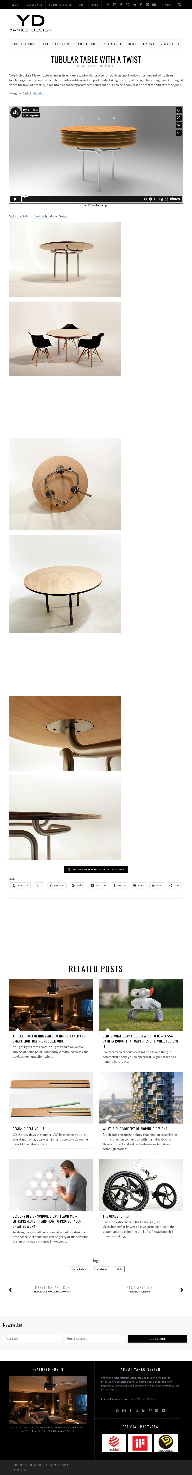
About (16, 4)
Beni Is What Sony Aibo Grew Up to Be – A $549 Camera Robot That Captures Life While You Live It (140, 1041)
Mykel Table (17, 216)
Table (118, 1269)
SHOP (82, 4)
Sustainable (113, 44)
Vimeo (63, 216)
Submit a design (60, 4)
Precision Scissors (139, 1289)
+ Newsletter (170, 44)
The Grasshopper (116, 1216)
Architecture (87, 44)
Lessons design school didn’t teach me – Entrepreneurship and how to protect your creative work (47, 1221)
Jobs (95, 4)
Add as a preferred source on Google (98, 869)
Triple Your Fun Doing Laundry (52, 1289)
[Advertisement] (117, 23)
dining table (78, 1269)
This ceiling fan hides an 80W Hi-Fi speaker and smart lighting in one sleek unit (49, 1038)
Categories (35, 4)
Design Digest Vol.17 (28, 1128)
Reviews (148, 44)
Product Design (23, 44)
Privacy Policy (146, 1399)
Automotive (63, 44)
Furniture (100, 1269)
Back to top (20, 1470)
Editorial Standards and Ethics (118, 1399)
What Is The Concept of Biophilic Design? (135, 1128)
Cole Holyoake (33, 93)
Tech (45, 44)
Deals (132, 44)
